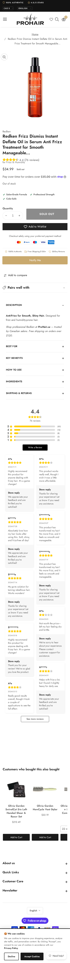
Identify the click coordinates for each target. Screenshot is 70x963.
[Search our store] (57, 19)
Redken (7, 131)
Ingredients (14, 381)
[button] (35, 287)
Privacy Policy (11, 948)
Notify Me (35, 260)
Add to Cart (16, 837)
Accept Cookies (32, 956)
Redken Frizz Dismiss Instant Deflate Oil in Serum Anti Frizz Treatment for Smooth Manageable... (37, 41)
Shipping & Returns (19, 393)
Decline (11, 956)
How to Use (14, 369)
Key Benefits (14, 358)
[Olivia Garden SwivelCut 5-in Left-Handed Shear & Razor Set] (16, 789)
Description (14, 305)
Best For (11, 346)
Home (35, 34)
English (34, 910)
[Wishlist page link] (51, 19)
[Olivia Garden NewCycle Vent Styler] (45, 789)
